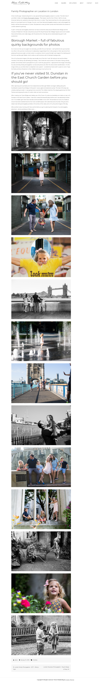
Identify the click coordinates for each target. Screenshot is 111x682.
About (81, 3)
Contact (89, 3)
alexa (16, 660)
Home (56, 3)
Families (35, 660)
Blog (96, 3)
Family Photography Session (31, 18)
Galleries (63, 3)
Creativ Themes (70, 679)
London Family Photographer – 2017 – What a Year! (26, 668)
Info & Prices (73, 3)
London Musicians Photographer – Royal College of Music (56, 668)
